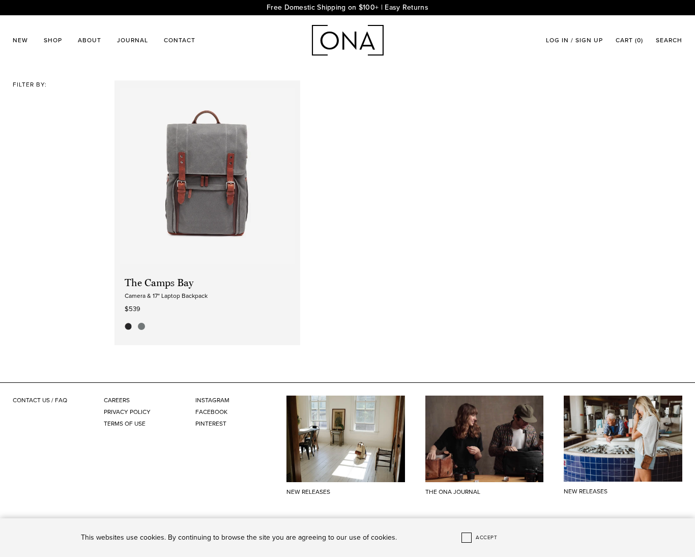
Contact (179, 40)
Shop (53, 40)
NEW (20, 40)
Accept (486, 538)
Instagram (212, 400)
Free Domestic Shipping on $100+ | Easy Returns (347, 7)
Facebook (211, 411)
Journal (132, 40)
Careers (117, 400)
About (89, 40)
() (629, 40)
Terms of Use (125, 423)
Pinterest (210, 423)
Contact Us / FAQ (40, 400)
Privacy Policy (127, 411)
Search (669, 40)
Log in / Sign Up (574, 40)
